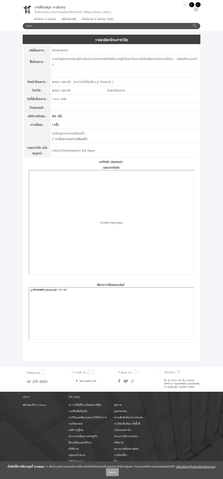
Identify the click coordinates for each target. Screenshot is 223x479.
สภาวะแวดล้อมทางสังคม (126, 448)
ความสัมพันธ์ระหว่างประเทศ (128, 417)
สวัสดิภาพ (73, 448)
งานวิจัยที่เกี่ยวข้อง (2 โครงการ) (93, 81)
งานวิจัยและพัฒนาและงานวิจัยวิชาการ (87, 417)
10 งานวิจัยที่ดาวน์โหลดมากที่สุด (84, 405)
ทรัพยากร (119, 442)
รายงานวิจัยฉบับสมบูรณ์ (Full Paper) (73, 150)
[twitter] (125, 381)
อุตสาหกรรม (120, 411)
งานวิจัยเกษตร (75, 423)
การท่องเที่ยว (120, 455)
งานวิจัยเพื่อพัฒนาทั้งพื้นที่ (127, 423)
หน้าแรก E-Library (45, 18)
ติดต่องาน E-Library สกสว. (98, 18)
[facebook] (119, 381)
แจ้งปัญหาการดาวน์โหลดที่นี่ (68, 133)
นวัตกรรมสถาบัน (122, 430)
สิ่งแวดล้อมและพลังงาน (80, 442)
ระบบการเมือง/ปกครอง (126, 436)
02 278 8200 (37, 380)
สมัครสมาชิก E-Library (34, 405)
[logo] (27, 9)
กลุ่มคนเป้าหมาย (76, 455)
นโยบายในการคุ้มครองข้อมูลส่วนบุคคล (195, 466)
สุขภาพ (117, 405)
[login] (196, 10)
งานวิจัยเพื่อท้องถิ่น (77, 411)
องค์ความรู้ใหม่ (75, 430)
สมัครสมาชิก (69, 18)
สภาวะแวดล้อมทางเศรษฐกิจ (82, 436)
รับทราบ (112, 472)
